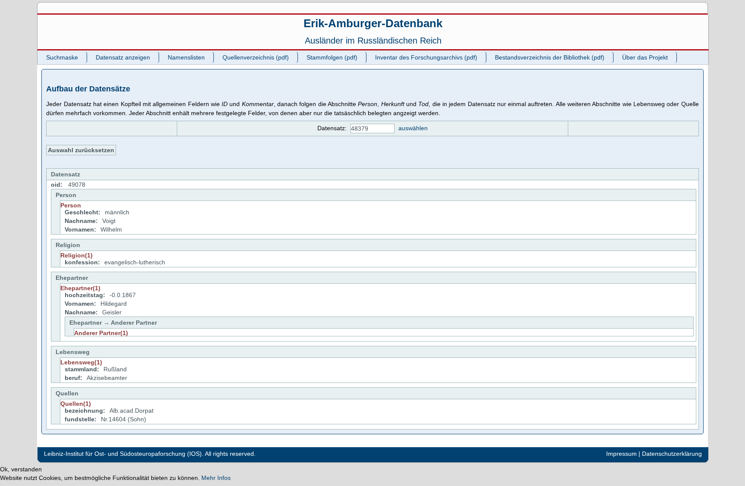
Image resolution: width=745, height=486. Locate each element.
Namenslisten (186, 57)
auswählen (413, 128)
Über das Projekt (645, 57)
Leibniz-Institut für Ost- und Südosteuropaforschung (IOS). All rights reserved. (150, 453)
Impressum (621, 453)
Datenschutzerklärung (672, 453)
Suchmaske (62, 57)
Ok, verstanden (21, 469)
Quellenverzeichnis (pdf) (255, 57)
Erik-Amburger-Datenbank (373, 23)
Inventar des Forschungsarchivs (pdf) (426, 57)
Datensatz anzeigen (123, 57)
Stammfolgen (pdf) (332, 57)
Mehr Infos (216, 477)
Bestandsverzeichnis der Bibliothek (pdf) (549, 57)
